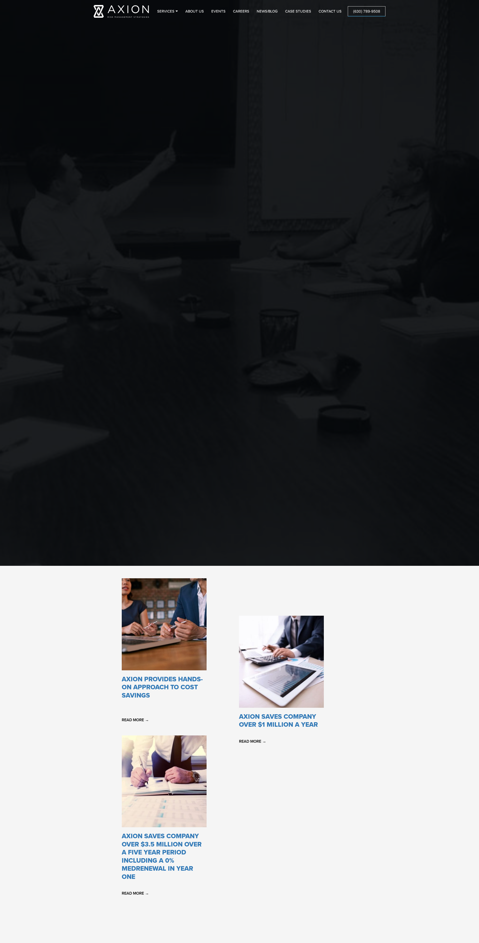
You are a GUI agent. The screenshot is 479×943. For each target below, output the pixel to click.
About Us (194, 11)
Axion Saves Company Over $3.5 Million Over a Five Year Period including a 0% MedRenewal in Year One (162, 856)
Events (218, 11)
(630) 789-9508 (366, 11)
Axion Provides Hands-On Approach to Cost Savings (162, 687)
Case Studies (298, 11)
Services (165, 11)
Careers (241, 11)
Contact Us (330, 11)
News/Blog (267, 11)
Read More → (135, 719)
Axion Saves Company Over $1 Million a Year (278, 721)
